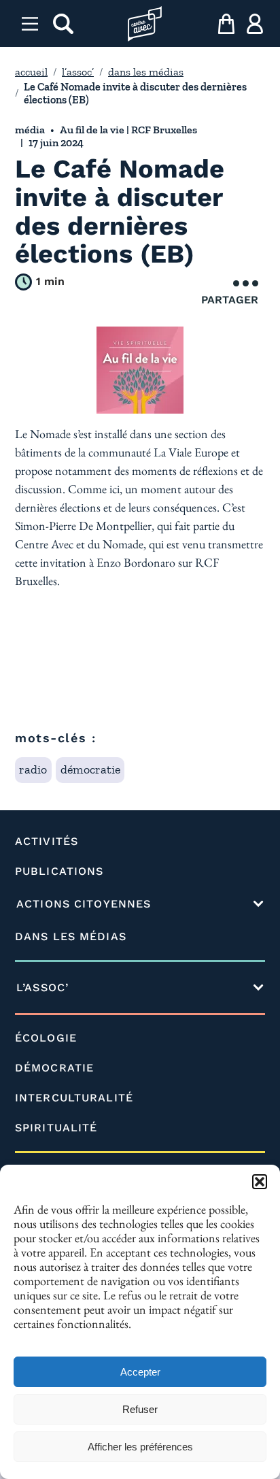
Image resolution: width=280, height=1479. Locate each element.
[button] (259, 1182)
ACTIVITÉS (46, 841)
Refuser (140, 1409)
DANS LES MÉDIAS (70, 936)
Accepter (140, 1372)
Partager (229, 299)
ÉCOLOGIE (46, 1037)
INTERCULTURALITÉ (74, 1097)
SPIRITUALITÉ (56, 1127)
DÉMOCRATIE (54, 1067)
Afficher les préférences (140, 1446)
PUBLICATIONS (59, 871)
